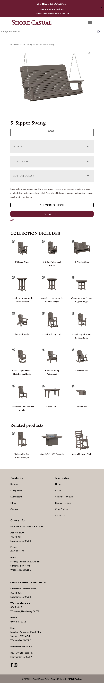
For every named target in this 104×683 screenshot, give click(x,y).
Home (13, 44)
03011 (13, 220)
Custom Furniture (63, 503)
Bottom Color (23, 175)
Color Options (61, 509)
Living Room (16, 496)
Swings (30, 44)
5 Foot (37, 44)
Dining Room (16, 490)
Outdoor (21, 44)
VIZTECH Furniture (75, 679)
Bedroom (14, 484)
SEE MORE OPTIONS (52, 205)
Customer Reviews (64, 496)
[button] (89, 53)
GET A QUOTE (52, 213)
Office (13, 503)
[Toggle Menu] (90, 22)
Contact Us (60, 515)
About (58, 490)
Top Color (20, 161)
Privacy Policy (44, 679)
